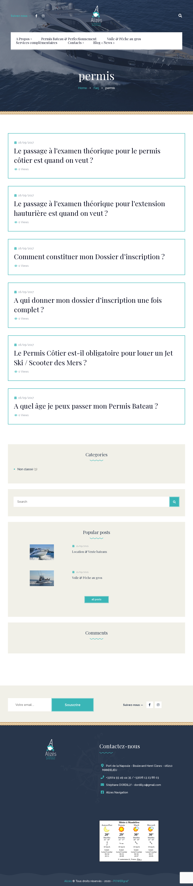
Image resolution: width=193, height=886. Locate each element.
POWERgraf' (121, 881)
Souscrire (72, 705)
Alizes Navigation (117, 792)
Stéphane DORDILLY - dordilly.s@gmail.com (133, 784)
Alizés (68, 881)
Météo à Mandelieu (129, 822)
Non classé (25, 469)
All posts (96, 599)
